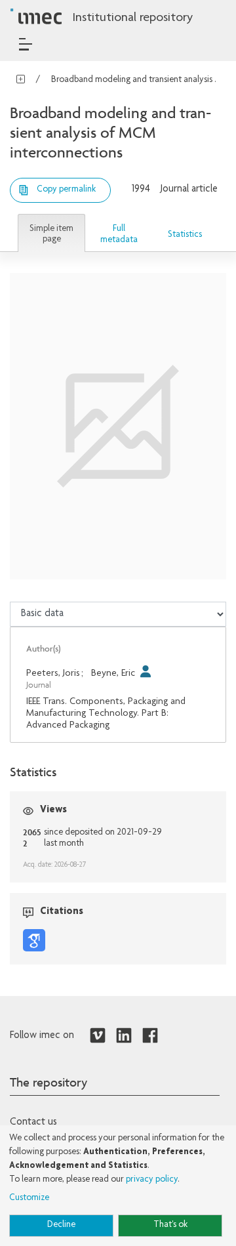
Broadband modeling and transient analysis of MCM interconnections (137, 80)
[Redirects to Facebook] (150, 1036)
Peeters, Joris (53, 673)
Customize (29, 1198)
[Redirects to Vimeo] (98, 1036)
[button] (51, 233)
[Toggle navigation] (25, 44)
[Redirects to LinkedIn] (124, 1036)
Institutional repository (132, 18)
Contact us (33, 1122)
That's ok (170, 1225)
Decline (61, 1225)
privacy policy (152, 1179)
